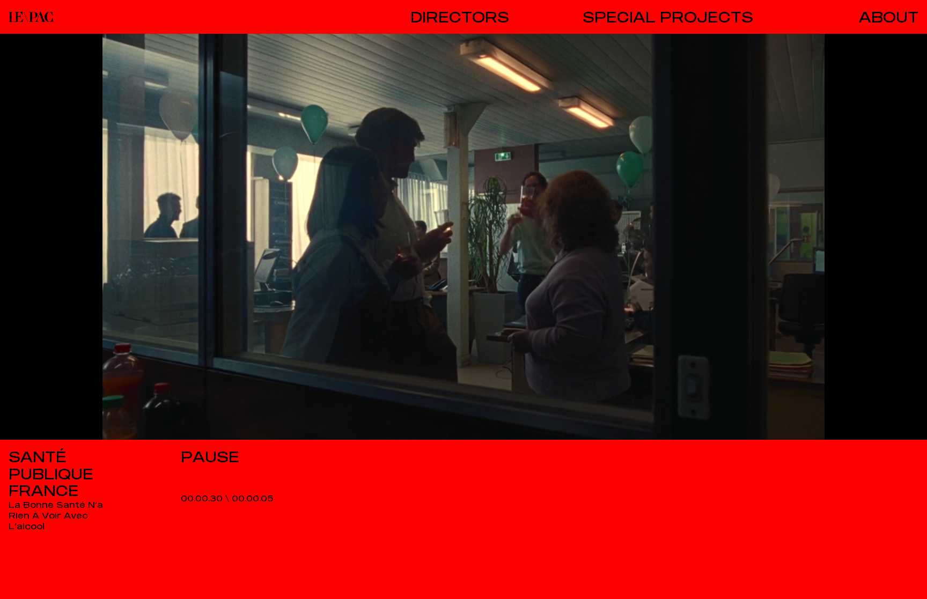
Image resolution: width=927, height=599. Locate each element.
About (888, 17)
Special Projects (668, 17)
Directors (459, 17)
